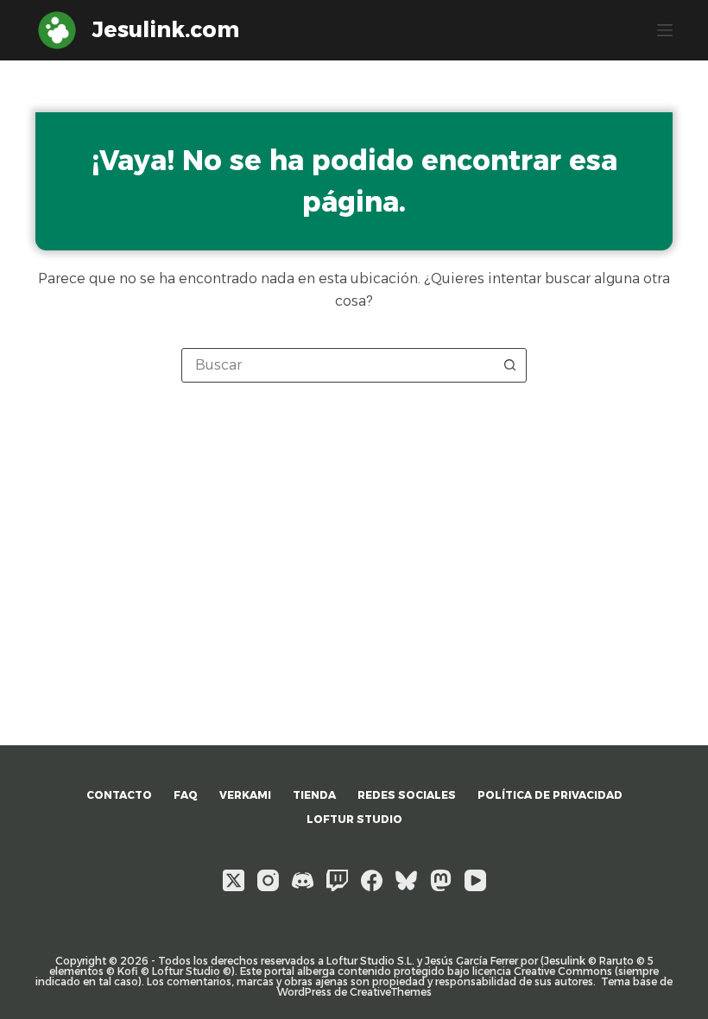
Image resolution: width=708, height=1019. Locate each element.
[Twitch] (337, 880)
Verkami (245, 794)
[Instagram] (268, 880)
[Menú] (665, 30)
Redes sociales (406, 794)
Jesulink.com (165, 29)
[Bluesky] (406, 880)
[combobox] (337, 365)
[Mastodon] (441, 880)
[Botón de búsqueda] (509, 365)
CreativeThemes (391, 991)
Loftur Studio (354, 819)
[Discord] (302, 880)
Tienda (314, 794)
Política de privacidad (550, 794)
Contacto (119, 794)
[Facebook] (371, 880)
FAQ (186, 794)
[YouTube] (475, 880)
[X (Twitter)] (233, 880)
